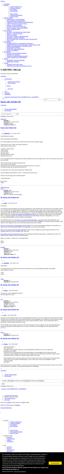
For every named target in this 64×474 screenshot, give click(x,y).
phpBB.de (17, 405)
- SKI (10, 40)
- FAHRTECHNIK (13, 29)
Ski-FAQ (9, 448)
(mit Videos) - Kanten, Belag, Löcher (23, 44)
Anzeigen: (4, 380)
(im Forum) (13, 61)
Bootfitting (13, 47)
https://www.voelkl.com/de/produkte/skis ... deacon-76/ (30, 220)
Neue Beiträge (13, 424)
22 (9, 301)
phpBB (8, 402)
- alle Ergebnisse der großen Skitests (18, 32)
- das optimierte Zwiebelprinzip (20, 43)
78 (9, 280)
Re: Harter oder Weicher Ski (10, 197)
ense (2, 299)
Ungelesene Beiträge (15, 423)
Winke (2, 279)
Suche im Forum (14, 16)
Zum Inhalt (3, 76)
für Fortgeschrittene (16, 21)
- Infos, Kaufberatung (15, 49)
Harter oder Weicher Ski (11, 102)
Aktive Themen (14, 430)
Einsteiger (9, 437)
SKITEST (9, 447)
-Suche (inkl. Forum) (15, 64)
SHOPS (6, 59)
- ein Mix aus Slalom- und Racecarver (22, 39)
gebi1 (2, 189)
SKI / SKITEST (8, 30)
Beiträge (15, 8)
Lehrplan (9, 440)
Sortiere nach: (18, 380)
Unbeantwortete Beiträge (16, 431)
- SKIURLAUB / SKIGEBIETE (17, 57)
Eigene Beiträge (14, 426)
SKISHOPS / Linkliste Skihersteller (16, 60)
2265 (10, 190)
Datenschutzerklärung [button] (20, 471)
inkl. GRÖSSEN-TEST (19, 46)
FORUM (6, 5)
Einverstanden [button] (55, 463)
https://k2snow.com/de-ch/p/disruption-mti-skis (12, 234)
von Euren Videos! (17, 23)
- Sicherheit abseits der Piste (16, 26)
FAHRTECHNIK (8, 18)
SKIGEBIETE (7, 51)
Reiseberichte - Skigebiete (13, 54)
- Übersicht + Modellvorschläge (17, 36)
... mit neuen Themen (15, 33)
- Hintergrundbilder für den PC (17, 56)
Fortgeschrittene (11, 438)
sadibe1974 (3, 119)
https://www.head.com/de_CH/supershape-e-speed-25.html (15, 225)
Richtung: (34, 380)
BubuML (3, 247)
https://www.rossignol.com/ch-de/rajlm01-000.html (13, 229)
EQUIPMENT (7, 42)
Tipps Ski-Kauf (10, 449)
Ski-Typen (9, 451)
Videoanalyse (10, 441)
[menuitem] (13, 81)
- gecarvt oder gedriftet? (17, 28)
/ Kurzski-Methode (16, 19)
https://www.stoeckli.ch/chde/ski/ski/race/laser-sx (24, 214)
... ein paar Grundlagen (14, 25)
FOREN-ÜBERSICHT (16, 6)
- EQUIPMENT (12, 50)
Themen (14, 13)
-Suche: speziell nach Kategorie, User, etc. (19, 66)
